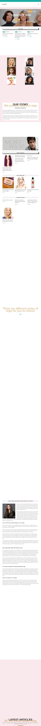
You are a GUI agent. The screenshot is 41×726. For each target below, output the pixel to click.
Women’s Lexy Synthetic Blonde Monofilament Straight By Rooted (20, 201)
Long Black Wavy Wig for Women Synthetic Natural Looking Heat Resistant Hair (19, 160)
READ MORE (17, 19)
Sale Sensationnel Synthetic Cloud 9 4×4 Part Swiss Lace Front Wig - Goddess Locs (32, 201)
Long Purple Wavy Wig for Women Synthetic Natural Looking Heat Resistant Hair (7, 169)
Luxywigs (4, 4)
